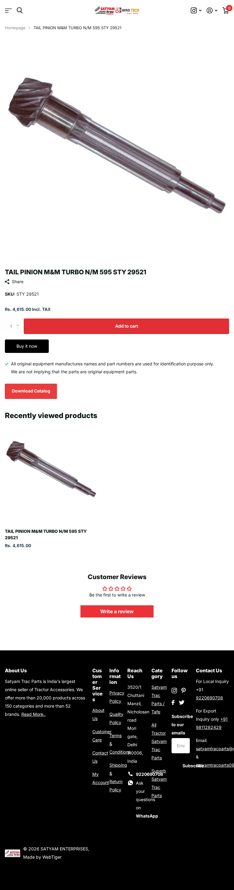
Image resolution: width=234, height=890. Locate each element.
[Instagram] (174, 690)
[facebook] (173, 702)
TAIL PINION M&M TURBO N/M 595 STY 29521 (46, 534)
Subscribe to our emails (181, 724)
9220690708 (209, 697)
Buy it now (26, 346)
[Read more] (196, 10)
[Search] (20, 10)
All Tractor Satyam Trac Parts (159, 741)
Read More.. (33, 714)
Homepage (15, 27)
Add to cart (126, 326)
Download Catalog (31, 390)
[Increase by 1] (19, 320)
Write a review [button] (117, 611)
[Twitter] (181, 702)
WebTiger (52, 857)
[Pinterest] (183, 690)
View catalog (8, 10)
